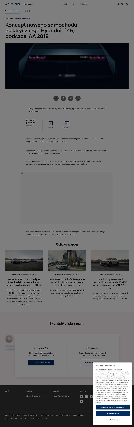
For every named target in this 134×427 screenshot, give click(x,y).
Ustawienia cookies (112, 420)
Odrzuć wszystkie (113, 413)
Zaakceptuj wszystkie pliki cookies (112, 407)
